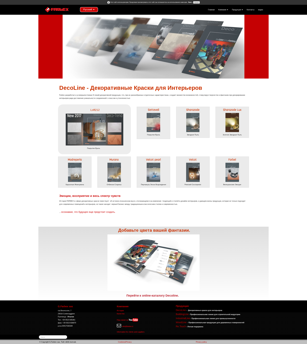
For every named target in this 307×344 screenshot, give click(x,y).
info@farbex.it (127, 326)
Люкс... (190, 2)
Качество (120, 314)
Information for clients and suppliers (131, 332)
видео (260, 10)
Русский (89, 9)
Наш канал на (122, 320)
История (120, 311)
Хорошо (196, 2)
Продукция (237, 10)
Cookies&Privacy (125, 342)
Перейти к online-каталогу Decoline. (152, 295)
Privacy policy (201, 342)
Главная (211, 10)
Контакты (250, 10)
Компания (223, 10)
